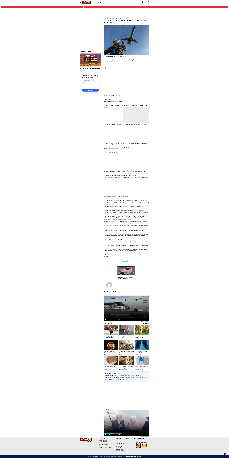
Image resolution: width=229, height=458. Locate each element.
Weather (97, 2)
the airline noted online (142, 200)
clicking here (144, 377)
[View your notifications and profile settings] (148, 392)
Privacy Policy (107, 444)
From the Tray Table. (114, 148)
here (126, 379)
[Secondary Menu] (81, 2)
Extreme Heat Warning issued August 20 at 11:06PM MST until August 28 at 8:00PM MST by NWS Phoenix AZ (116, 6)
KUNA (105, 2)
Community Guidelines (102, 445)
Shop (116, 2)
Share (122, 2)
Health (109, 2)
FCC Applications (106, 451)
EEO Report (100, 451)
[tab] (107, 392)
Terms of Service (101, 444)
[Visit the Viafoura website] (146, 412)
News (93, 2)
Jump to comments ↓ (108, 263)
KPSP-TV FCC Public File (103, 448)
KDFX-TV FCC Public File (103, 449)
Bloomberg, (140, 177)
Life (112, 2)
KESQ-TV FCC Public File (103, 447)
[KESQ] (86, 2)
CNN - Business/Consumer (116, 260)
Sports (101, 2)
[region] (126, 398)
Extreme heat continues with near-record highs (90, 68)
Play (119, 2)
